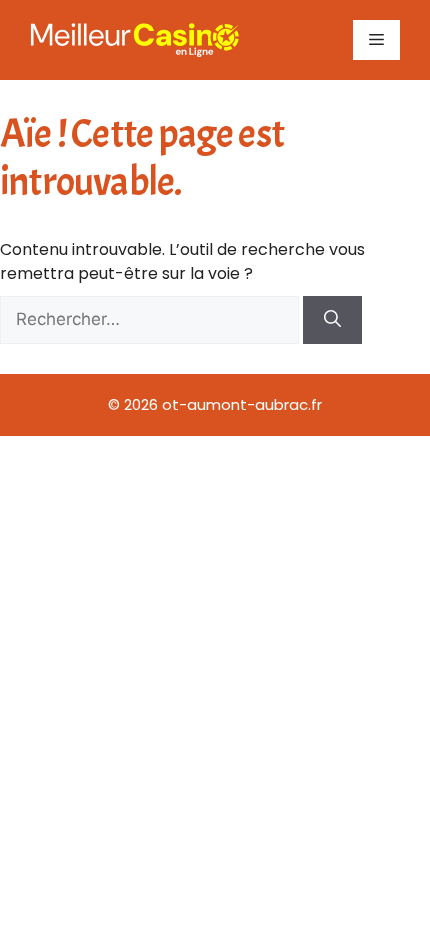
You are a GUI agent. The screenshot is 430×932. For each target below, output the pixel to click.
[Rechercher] (332, 320)
